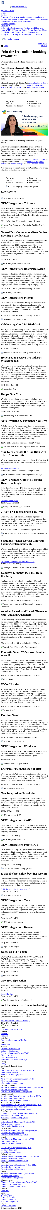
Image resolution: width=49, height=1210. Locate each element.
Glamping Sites (33, 32)
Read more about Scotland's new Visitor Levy (18, 562)
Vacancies (4, 1036)
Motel (8, 28)
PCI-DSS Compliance (9, 1201)
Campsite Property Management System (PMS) (19, 1165)
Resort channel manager (10, 1176)
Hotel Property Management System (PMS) (17, 1070)
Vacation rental (29, 28)
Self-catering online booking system (14, 1118)
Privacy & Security (8, 1197)
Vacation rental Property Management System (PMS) (21, 1096)
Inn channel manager (9, 1150)
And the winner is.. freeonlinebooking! (15, 1021)
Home (3, 13)
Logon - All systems (8, 1206)
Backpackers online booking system (14, 1135)
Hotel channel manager (9, 1072)
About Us (10, 34)
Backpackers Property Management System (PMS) (20, 1130)
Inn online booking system (11, 1152)
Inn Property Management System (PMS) (16, 1148)
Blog (16, 34)
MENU (44, 46)
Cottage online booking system (12, 1126)
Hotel (3, 28)
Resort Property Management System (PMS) (17, 1173)
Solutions (4, 26)
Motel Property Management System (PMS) (17, 1079)
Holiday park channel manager (12, 1158)
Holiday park (9, 32)
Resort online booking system (12, 1178)
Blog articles (5, 1044)
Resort (24, 32)
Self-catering (16, 30)
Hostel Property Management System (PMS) (17, 1139)
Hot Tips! (22, 34)
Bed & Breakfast (16, 28)
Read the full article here (10, 469)
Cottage (24, 30)
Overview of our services (10, 17)
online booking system (37, 83)
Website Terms (6, 1195)
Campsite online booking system (13, 1169)
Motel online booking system (12, 1083)
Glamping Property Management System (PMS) (19, 1182)
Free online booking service (11, 1029)
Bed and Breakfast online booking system (16, 1092)
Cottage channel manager (10, 1124)
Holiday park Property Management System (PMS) (20, 1156)
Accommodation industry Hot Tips (14, 1040)
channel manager (16, 87)
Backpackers (32, 30)
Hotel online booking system (11, 1075)
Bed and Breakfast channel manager (14, 1090)
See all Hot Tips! (7, 994)
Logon (28, 34)
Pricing (3, 34)
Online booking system (29, 17)
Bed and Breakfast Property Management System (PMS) (22, 1087)
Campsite (18, 32)
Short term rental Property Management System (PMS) (21, 1105)
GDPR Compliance (8, 1199)
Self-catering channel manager (12, 1115)
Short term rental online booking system (16, 1109)
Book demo (42, 44)
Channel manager (28, 19)
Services (4, 15)
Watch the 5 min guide (9, 501)
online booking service (35, 164)
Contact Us (36, 34)
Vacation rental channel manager (13, 1098)
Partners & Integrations (13, 21)
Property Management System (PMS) (15, 1053)
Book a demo (8, 11)
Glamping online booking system (13, 1186)
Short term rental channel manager (14, 1107)
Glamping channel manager (11, 1184)
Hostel (40, 30)
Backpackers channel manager (12, 1133)
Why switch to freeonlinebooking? (14, 1059)
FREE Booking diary (9, 1057)
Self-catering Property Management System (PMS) (20, 1113)
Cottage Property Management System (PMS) (18, 1122)
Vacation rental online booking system (15, 1100)
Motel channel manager (10, 1081)
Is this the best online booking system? (15, 889)
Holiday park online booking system (14, 1161)
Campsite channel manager (11, 1167)
